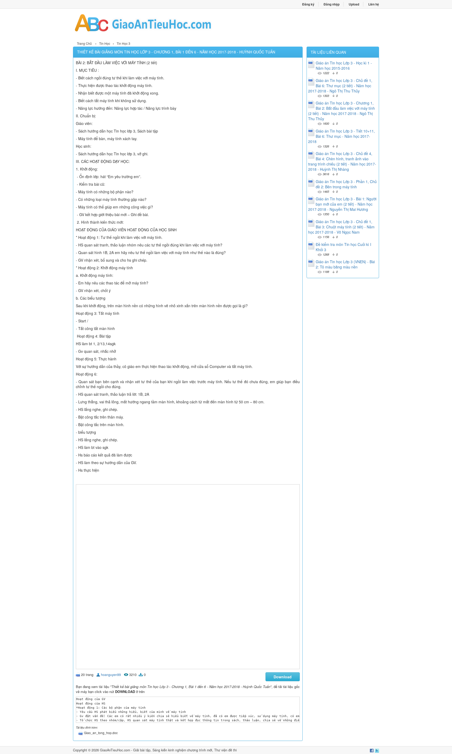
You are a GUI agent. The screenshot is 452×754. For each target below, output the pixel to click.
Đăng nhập (332, 4)
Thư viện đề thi (225, 750)
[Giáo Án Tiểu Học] (149, 24)
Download (283, 676)
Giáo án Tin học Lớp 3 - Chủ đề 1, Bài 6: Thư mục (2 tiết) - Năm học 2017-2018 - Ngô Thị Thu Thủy (340, 85)
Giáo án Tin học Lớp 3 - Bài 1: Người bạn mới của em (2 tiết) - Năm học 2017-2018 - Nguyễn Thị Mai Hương (342, 204)
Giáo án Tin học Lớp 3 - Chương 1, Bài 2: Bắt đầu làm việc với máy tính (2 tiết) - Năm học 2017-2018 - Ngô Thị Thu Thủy (341, 110)
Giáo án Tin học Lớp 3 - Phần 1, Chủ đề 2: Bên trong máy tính (346, 184)
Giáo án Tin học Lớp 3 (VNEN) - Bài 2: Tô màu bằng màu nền (345, 264)
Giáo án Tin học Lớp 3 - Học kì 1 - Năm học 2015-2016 (344, 65)
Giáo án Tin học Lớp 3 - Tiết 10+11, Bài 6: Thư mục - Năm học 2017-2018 (341, 136)
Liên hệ (373, 4)
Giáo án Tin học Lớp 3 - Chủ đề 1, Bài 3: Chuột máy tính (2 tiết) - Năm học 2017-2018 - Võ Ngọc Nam (341, 227)
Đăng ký (308, 4)
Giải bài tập (141, 750)
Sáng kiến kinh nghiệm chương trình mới (182, 750)
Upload (354, 4)
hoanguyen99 (111, 674)
